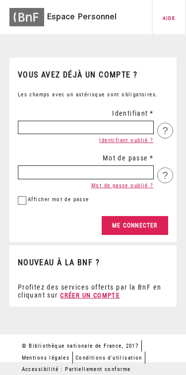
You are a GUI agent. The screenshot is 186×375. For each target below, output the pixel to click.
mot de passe (58, 199)
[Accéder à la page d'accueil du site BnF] (26, 14)
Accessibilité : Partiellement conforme (76, 369)
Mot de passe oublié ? (122, 185)
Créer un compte (90, 295)
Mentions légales (46, 358)
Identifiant (130, 113)
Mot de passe (125, 158)
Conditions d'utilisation (108, 358)
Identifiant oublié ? (126, 140)
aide (169, 18)
